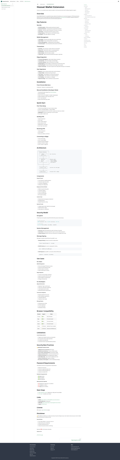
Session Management (88, 30)
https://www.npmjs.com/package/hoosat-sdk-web (51, 402)
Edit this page (40, 434)
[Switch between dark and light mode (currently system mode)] (118, 1)
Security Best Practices (87, 40)
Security (86, 7)
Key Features (86, 6)
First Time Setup (87, 19)
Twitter (51, 448)
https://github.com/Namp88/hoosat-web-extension (50, 399)
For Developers (87, 36)
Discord (51, 446)
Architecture (85, 25)
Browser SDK (32, 451)
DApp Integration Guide (42, 392)
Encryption (86, 29)
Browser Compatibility (87, 37)
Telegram (52, 449)
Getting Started (12, 1)
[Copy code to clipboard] (80, 151)
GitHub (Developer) (74, 446)
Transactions (86, 10)
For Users (86, 34)
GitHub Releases (53, 92)
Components (86, 26)
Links (85, 44)
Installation (85, 14)
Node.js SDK (32, 449)
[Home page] (38, 4)
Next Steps (85, 42)
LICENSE (44, 410)
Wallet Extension (27, 1)
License (85, 45)
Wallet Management (87, 8)
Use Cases (85, 33)
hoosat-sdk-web (63, 17)
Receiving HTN (87, 22)
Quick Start (85, 18)
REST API (21, 1)
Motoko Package (33, 452)
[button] (7, 4)
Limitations (85, 38)
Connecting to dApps (88, 23)
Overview (85, 4)
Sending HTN (86, 21)
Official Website (74, 449)
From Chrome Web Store (88, 15)
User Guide (40, 393)
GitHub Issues (44, 404)
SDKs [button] (17, 1)
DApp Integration (87, 11)
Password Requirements (87, 41)
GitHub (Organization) (75, 448)
